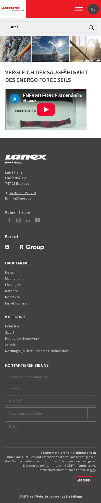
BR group (24, 247)
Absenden (84, 480)
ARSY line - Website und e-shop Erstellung (50, 496)
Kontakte (12, 297)
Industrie (12, 326)
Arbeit (10, 344)
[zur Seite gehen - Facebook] (9, 220)
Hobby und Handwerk (22, 338)
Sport (9, 332)
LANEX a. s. (13, 9)
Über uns (12, 278)
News (9, 272)
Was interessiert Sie (25, 413)
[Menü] (79, 9)
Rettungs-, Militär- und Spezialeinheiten (36, 350)
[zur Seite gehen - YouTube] (37, 220)
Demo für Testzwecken (26, 159)
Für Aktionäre (16, 303)
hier (92, 470)
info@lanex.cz (20, 198)
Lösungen (13, 284)
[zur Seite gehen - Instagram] (19, 220)
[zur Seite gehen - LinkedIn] (28, 220)
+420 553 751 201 (22, 192)
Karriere (11, 290)
